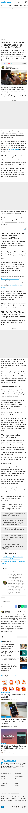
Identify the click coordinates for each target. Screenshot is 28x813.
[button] (18, 2)
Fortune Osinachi (7, 753)
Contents (4, 229)
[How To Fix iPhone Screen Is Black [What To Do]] (23, 653)
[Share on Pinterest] (9, 63)
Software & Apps (5, 692)
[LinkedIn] (24, 612)
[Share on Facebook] (5, 63)
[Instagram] (22, 612)
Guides (2, 648)
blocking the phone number (10, 279)
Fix (1, 655)
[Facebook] (11, 807)
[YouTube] (20, 612)
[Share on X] (7, 63)
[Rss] (26, 612)
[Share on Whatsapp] (22, 606)
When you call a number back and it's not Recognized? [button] (13, 515)
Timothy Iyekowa (9, 67)
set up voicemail (14, 149)
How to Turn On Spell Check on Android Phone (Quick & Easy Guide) (13, 748)
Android (3, 39)
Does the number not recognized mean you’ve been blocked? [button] (12, 546)
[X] (18, 612)
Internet (8, 716)
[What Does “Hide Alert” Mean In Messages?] (23, 646)
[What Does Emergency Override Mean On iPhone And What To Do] (23, 666)
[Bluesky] (25, 807)
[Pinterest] (19, 807)
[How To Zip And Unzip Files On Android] (14, 685)
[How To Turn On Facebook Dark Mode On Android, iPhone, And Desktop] (14, 710)
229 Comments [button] (22, 637)
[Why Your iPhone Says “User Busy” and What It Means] (23, 659)
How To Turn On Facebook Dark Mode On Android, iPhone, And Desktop (13, 721)
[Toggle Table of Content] (23, 229)
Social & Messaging (7, 648)
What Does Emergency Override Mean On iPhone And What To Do (9, 666)
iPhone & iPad (8, 655)
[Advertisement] (14, 24)
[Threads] (23, 807)
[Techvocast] (2, 807)
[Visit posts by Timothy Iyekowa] (2, 612)
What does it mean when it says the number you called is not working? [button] (12, 537)
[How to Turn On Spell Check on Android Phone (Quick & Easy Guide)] (14, 736)
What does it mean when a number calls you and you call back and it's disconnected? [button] (12, 522)
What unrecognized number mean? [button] (13, 530)
